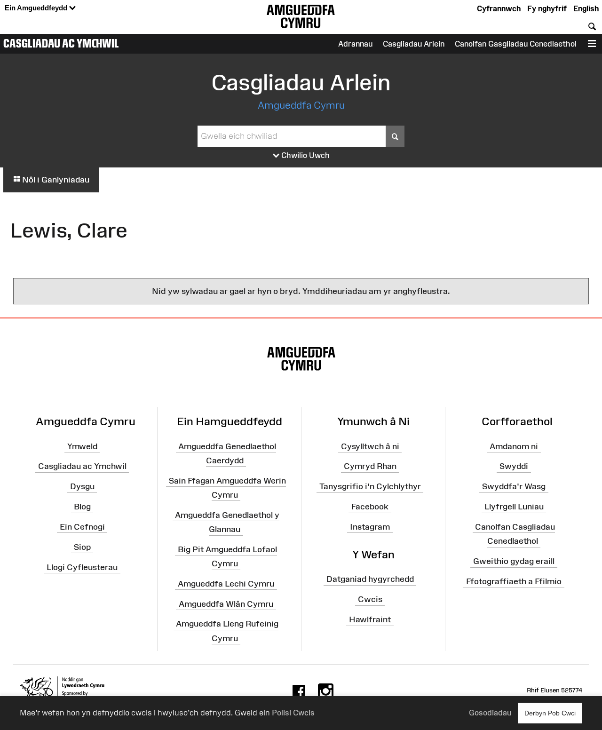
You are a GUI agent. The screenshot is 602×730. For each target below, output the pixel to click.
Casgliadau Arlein (413, 44)
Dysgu (82, 486)
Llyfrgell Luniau (514, 506)
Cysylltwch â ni (370, 446)
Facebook (369, 506)
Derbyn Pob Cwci (550, 713)
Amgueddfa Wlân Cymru (226, 603)
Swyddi (513, 466)
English (586, 8)
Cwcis (370, 599)
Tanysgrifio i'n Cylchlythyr (370, 486)
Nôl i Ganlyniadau (54, 179)
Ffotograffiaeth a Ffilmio (514, 581)
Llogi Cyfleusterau (82, 566)
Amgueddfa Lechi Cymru (226, 583)
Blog (82, 506)
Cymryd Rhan (370, 466)
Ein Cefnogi (82, 527)
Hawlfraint (370, 619)
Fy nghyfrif (547, 8)
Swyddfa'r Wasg (514, 486)
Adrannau (355, 44)
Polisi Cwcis (293, 712)
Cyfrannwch (499, 8)
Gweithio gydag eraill (513, 561)
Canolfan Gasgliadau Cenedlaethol (516, 44)
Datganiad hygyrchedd (370, 579)
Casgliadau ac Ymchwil (61, 43)
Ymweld (82, 446)
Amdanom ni (514, 446)
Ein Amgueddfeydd (37, 8)
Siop (82, 547)
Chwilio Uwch (304, 155)
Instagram (370, 527)
